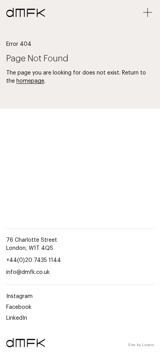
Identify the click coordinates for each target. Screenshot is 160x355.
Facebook (18, 307)
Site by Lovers (141, 345)
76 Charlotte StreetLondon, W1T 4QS (31, 244)
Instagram (19, 296)
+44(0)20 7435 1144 (33, 260)
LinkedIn (16, 318)
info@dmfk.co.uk (28, 272)
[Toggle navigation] (147, 12)
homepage (30, 81)
